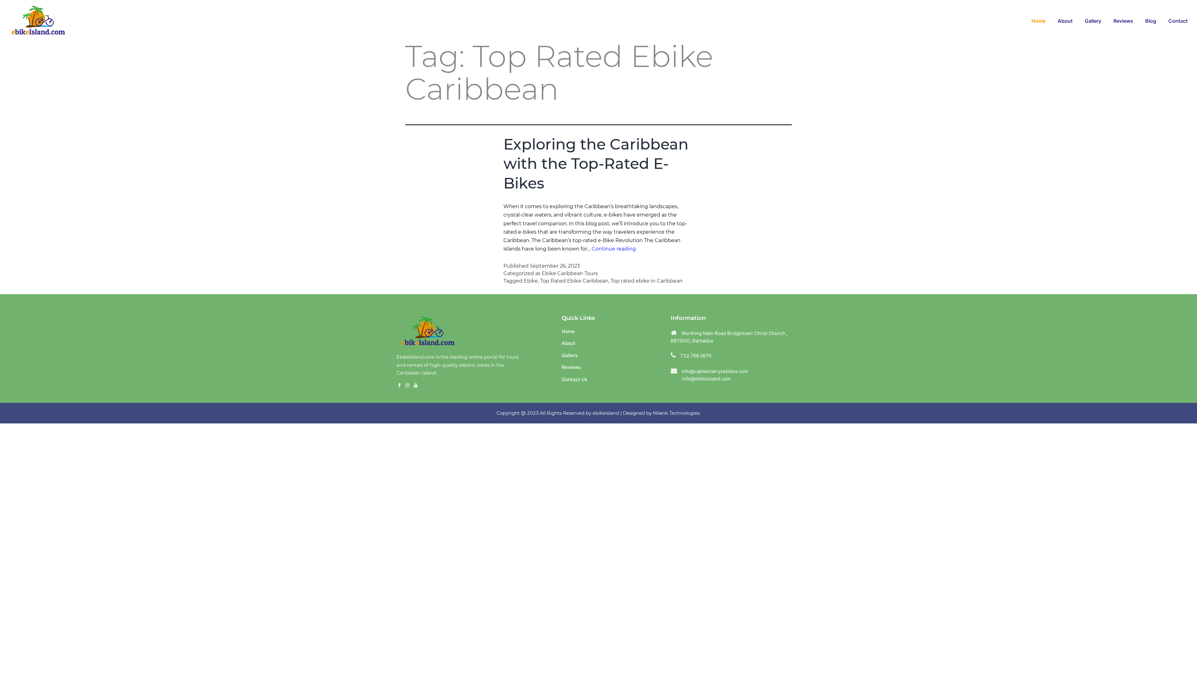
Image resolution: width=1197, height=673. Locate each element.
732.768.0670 (695, 356)
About (1065, 21)
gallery (1093, 21)
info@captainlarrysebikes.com (715, 371)
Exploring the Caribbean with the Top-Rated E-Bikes (596, 163)
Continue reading (614, 249)
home (1038, 21)
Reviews (1123, 21)
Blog (1150, 21)
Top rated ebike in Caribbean (647, 281)
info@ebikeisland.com (701, 379)
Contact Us (574, 379)
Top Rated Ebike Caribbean (574, 281)
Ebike (531, 281)
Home (568, 331)
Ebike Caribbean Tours (570, 273)
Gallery (570, 355)
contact (1178, 21)
